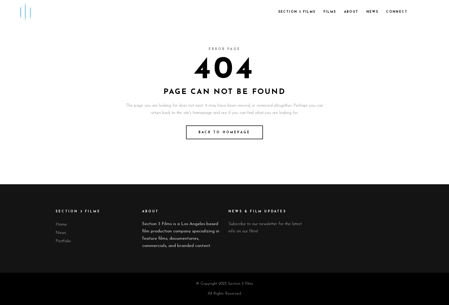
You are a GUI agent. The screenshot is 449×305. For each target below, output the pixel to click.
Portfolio (63, 241)
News (61, 233)
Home (61, 224)
